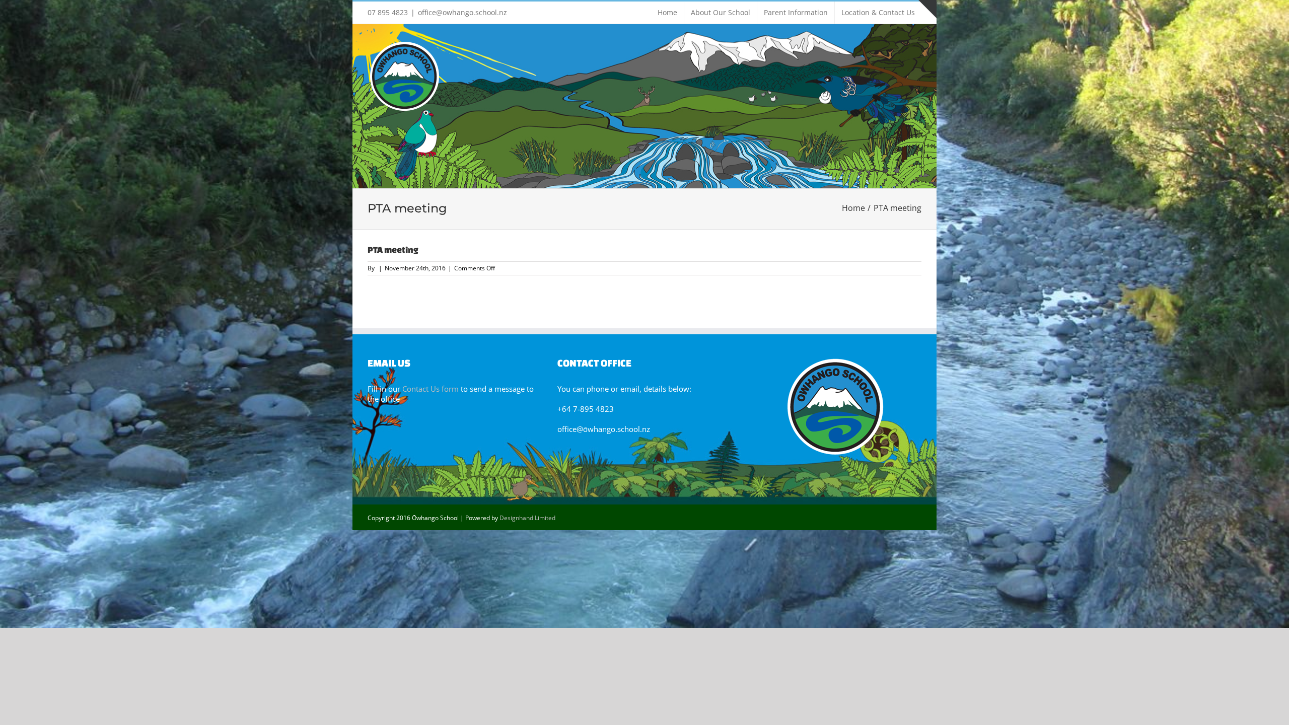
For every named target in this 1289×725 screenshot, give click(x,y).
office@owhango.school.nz (462, 12)
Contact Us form (430, 389)
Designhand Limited (527, 518)
